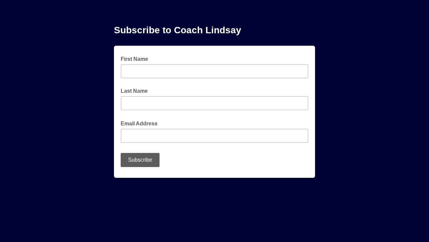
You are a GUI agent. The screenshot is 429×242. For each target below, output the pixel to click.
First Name (134, 59)
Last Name (134, 91)
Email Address (141, 123)
